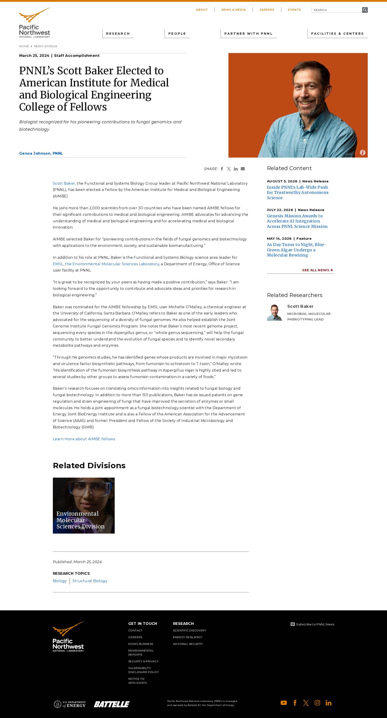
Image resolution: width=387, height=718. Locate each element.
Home (24, 46)
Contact (135, 630)
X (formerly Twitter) (306, 702)
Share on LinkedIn (236, 169)
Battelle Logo (112, 704)
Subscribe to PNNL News (315, 624)
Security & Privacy (143, 661)
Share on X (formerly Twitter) (229, 169)
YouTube (283, 702)
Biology (60, 581)
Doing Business (140, 643)
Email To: (243, 169)
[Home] (34, 22)
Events (294, 9)
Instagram (317, 702)
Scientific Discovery (189, 630)
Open (363, 152)
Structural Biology (90, 581)
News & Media (233, 9)
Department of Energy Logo (69, 704)
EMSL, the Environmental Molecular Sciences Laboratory (106, 264)
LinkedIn (328, 702)
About (202, 9)
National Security (188, 643)
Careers (267, 9)
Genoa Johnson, (41, 153)
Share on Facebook (222, 169)
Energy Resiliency (187, 637)
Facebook (294, 702)
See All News (315, 270)
